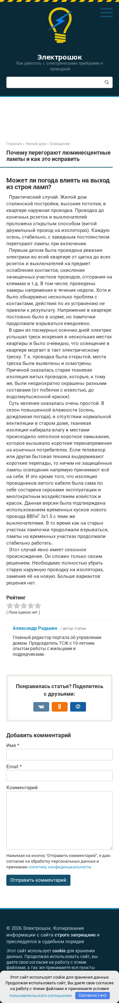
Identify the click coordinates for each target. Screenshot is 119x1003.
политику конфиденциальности (60, 867)
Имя (12, 745)
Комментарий (22, 787)
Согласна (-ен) (93, 995)
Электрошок (59, 56)
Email (14, 767)
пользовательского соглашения (40, 995)
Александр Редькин (35, 628)
